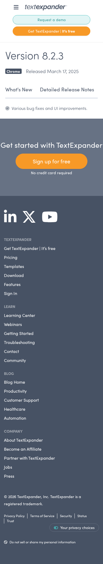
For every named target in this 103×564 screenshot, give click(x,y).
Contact (11, 351)
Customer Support (21, 400)
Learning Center (19, 315)
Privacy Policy (14, 515)
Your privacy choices (77, 527)
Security (66, 515)
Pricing (10, 257)
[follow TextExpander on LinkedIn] (12, 220)
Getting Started (19, 333)
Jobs (8, 467)
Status (82, 515)
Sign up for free (51, 161)
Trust (10, 520)
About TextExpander (23, 440)
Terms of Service (42, 515)
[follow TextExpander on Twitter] (31, 220)
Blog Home (14, 382)
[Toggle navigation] (16, 7)
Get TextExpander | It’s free (29, 248)
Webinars (13, 324)
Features (12, 284)
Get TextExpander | (51, 31)
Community (15, 360)
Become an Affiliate (22, 449)
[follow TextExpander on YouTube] (52, 220)
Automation (15, 418)
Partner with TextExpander (29, 458)
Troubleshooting (19, 342)
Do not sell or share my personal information (43, 542)
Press (9, 476)
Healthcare (14, 409)
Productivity (15, 391)
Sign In (10, 293)
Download (14, 275)
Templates (14, 266)
